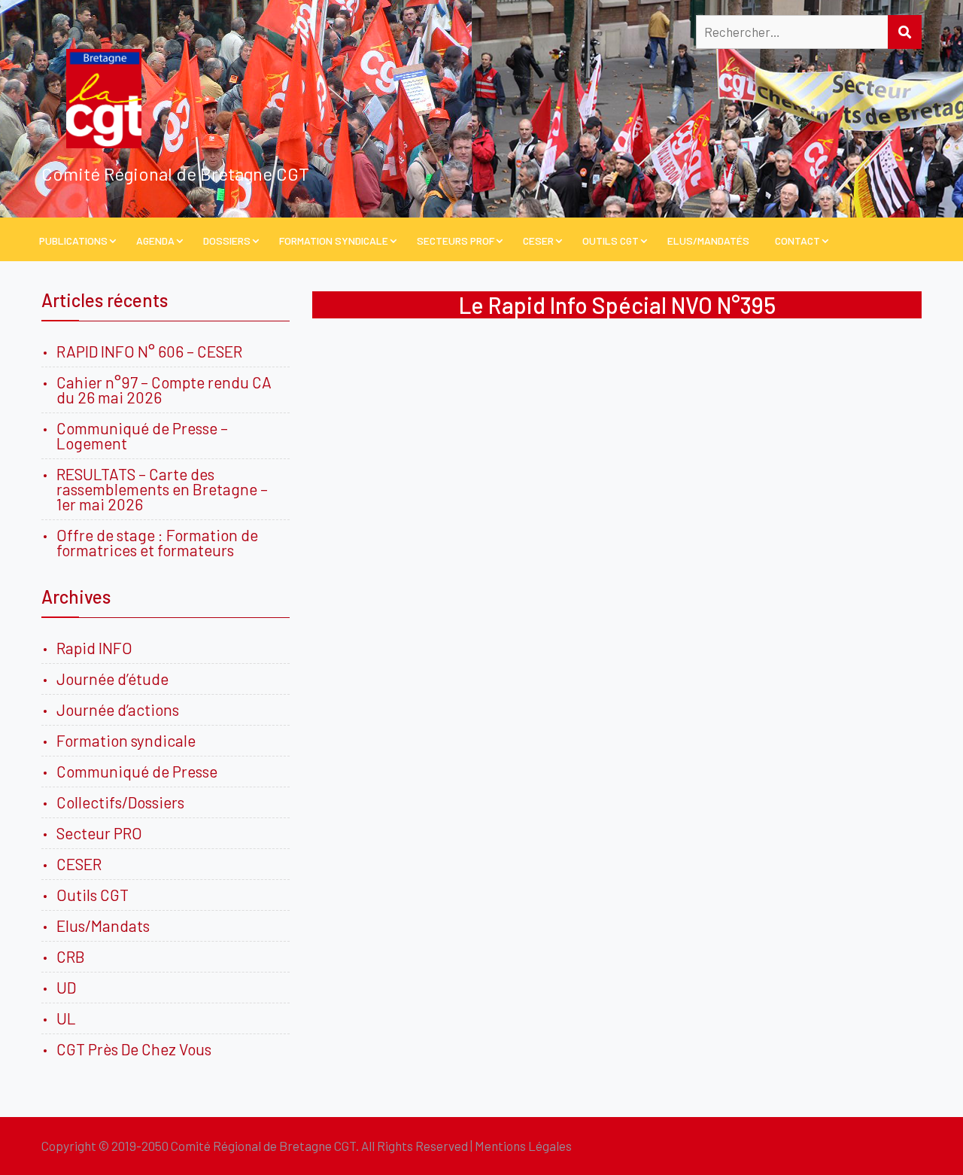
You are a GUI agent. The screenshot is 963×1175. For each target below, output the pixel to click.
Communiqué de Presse (136, 771)
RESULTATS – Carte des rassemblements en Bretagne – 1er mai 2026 (162, 488)
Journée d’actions (117, 709)
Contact (797, 240)
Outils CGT (610, 240)
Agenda (155, 240)
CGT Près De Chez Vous (133, 1049)
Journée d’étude (115, 678)
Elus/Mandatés (708, 240)
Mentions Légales (523, 1145)
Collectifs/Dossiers (120, 802)
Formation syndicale (126, 740)
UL (66, 1018)
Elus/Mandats (103, 925)
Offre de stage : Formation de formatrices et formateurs (157, 542)
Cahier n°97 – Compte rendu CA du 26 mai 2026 (164, 389)
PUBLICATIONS (73, 240)
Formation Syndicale (333, 240)
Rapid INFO (94, 647)
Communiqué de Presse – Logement (142, 435)
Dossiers (227, 240)
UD (66, 987)
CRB (70, 956)
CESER (538, 240)
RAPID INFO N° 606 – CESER (149, 351)
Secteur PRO (99, 832)
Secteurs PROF (455, 240)
